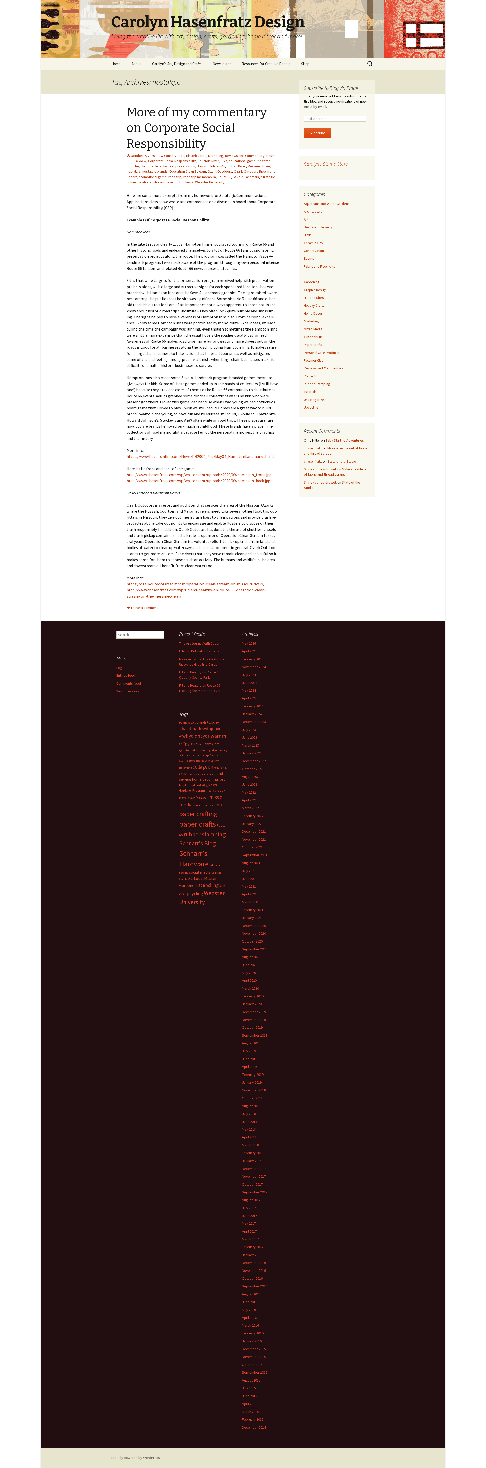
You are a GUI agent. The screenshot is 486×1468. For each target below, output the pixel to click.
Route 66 (224, 176)
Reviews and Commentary (245, 155)
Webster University (209, 182)
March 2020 (250, 988)
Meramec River (259, 166)
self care (214, 865)
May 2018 (249, 1129)
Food (308, 274)
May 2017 (249, 1223)
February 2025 (253, 659)
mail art (219, 779)
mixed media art (204, 805)
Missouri (202, 797)
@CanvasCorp (209, 744)
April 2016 (249, 1317)
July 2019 (249, 1051)
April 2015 (249, 1403)
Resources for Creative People (266, 63)
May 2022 (249, 792)
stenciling (208, 885)
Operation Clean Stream (187, 171)
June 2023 (249, 737)
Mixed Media (313, 329)
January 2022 (252, 823)
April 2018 (249, 1137)
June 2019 (249, 1059)
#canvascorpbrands (192, 722)
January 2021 (252, 917)
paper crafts (197, 824)
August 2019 (251, 1043)
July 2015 (249, 1388)
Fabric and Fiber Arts (319, 266)
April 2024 (249, 698)
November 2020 (254, 933)
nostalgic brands (155, 171)
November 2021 (254, 839)
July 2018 (249, 1113)
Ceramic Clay (313, 242)
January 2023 (252, 753)
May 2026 (249, 643)
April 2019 (249, 1066)
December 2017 (254, 1168)
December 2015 (254, 1349)
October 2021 (252, 847)
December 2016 (254, 1262)
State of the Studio (341, 461)
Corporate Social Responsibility (172, 161)
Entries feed (125, 675)
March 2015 (250, 1411)
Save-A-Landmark (246, 176)
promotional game (153, 176)
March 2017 (250, 1239)
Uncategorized (315, 399)
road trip (174, 176)
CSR (224, 161)
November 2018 (254, 1090)
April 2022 (249, 800)
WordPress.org (127, 691)
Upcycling (311, 407)
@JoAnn (185, 750)
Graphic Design (315, 290)
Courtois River (208, 161)
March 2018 (250, 1145)
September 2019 (254, 1035)
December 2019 (254, 1012)
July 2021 (249, 870)
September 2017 (254, 1192)
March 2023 (250, 745)
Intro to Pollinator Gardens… (200, 651)
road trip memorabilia (199, 176)
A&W (142, 161)
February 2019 (253, 1074)
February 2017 (253, 1247)
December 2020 (254, 925)
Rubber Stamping (317, 384)
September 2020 (254, 949)
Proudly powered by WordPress (135, 1457)
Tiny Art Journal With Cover (199, 643)
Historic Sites (196, 155)
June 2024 (249, 682)
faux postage (194, 774)
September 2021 (254, 855)
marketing (202, 785)
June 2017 (249, 1215)
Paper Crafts (313, 344)
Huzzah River (236, 166)
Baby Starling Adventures (345, 440)
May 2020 (249, 972)
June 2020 (249, 964)
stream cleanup (165, 182)
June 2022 (249, 784)
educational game (242, 161)
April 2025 (249, 651)
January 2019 (252, 1082)
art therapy (186, 755)
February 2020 (253, 996)
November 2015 (254, 1356)
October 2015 (252, 1364)
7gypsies (191, 744)
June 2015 (249, 1396)
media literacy (215, 790)
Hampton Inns (151, 166)
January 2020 (252, 1004)
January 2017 (252, 1255)
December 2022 (254, 761)
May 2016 (249, 1309)
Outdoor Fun (313, 337)
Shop (305, 63)
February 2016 (253, 1333)
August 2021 (251, 863)
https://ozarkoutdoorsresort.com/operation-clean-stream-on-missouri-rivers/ (196, 583)
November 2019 (254, 1019)
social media (200, 872)
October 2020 (252, 941)
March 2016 (250, 1325)
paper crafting (198, 813)
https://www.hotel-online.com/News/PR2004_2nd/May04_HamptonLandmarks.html (200, 456)
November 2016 (254, 1270)
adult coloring (200, 750)
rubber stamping (205, 834)
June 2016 (249, 1302)
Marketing (215, 155)
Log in (120, 667)
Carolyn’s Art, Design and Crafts (177, 63)
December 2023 (254, 721)
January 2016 (252, 1341)
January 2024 (252, 714)
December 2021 (254, 831)
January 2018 (252, 1160)
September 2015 (254, 1372)
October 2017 (252, 1184)
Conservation (174, 155)
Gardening (311, 282)
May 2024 (249, 690)
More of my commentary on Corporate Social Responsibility (197, 128)
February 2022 (253, 816)
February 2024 (253, 706)
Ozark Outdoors (220, 171)
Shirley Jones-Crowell (320, 469)
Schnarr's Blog (197, 843)
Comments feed (128, 683)
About (136, 63)
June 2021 (249, 878)
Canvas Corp (202, 755)
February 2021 (253, 910)
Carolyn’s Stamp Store (326, 164)
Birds (308, 235)
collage (200, 767)
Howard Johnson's (211, 166)
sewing (183, 872)
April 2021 (249, 894)
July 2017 (249, 1208)
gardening (208, 774)
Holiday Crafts (314, 305)
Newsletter (222, 63)
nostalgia (133, 171)
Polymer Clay (313, 360)
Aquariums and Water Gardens (327, 203)
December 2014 (254, 1427)
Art (306, 219)
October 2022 (252, 768)
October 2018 (252, 1098)
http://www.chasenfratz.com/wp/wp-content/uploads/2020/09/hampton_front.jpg (199, 474)
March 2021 (250, 902)
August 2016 (251, 1294)
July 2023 (249, 729)
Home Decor (313, 313)
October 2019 (252, 1027)
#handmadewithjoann (200, 728)
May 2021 (249, 886)
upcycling (193, 893)
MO (219, 804)
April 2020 (249, 980)
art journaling (219, 750)
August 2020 (251, 957)
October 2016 (252, 1278)
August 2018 (251, 1106)
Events (309, 258)
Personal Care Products (322, 352)
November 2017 (254, 1176)
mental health (187, 797)
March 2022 (250, 808)
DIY (211, 767)
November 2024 (254, 667)
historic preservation (179, 166)
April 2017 (249, 1231)
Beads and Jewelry (318, 227)
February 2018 (253, 1153)
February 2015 (253, 1419)
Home (116, 63)
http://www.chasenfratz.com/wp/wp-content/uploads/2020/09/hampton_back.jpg (198, 480)
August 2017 (251, 1200)
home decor (202, 779)
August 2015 (251, 1380)
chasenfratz (313, 448)
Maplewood (187, 785)
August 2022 (251, 776)
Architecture (313, 211)
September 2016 (254, 1286)
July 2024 (249, 674)
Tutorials (310, 391)
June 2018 (249, 1121)
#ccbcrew (213, 722)
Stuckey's (185, 182)
